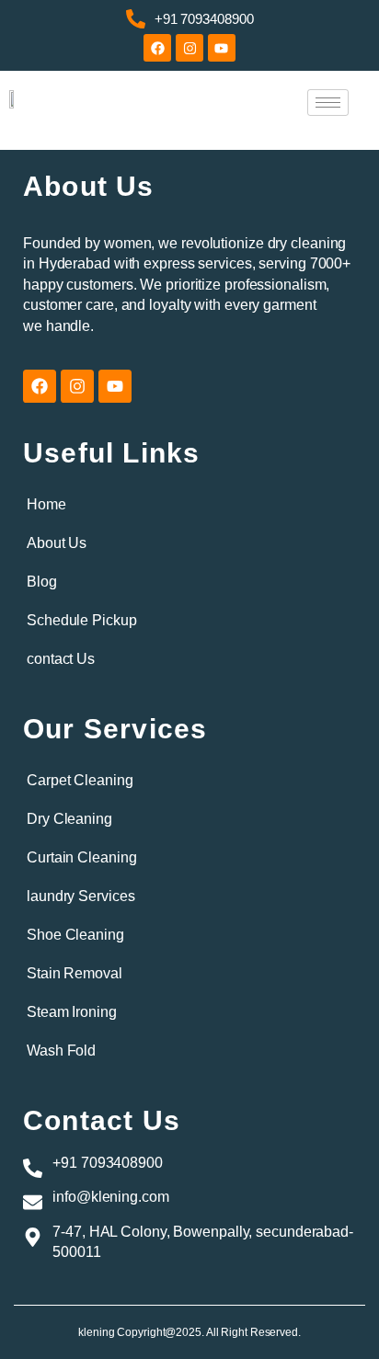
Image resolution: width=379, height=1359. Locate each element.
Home (46, 504)
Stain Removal (74, 973)
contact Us (61, 659)
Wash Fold (61, 1050)
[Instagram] (189, 48)
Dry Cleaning (69, 819)
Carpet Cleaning (80, 780)
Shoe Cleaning (75, 934)
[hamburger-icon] (328, 102)
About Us (56, 543)
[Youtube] (221, 48)
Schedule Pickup (82, 620)
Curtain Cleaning (81, 857)
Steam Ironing (72, 1012)
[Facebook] (157, 48)
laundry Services (80, 896)
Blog (42, 581)
